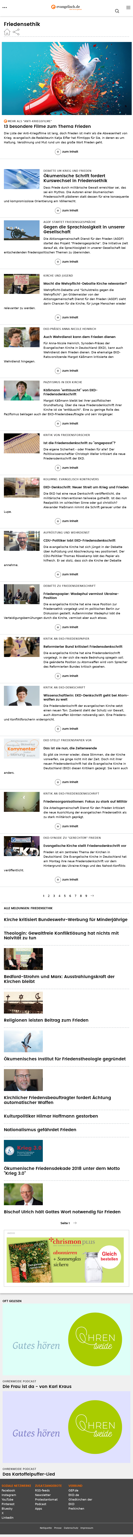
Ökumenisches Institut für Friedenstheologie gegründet (65, 1059)
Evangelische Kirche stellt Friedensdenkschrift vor (84, 845)
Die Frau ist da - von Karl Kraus (37, 1387)
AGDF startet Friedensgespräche (69, 222)
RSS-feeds (42, 1490)
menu (5, 8)
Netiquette (46, 1528)
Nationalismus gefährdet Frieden (40, 1130)
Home (7, 32)
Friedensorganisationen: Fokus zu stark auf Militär (85, 801)
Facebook (8, 1490)
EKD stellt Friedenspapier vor (67, 740)
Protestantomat (46, 1499)
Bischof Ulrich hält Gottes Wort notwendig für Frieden (62, 1212)
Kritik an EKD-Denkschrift (64, 687)
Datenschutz (71, 1528)
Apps (38, 1508)
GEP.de (73, 1490)
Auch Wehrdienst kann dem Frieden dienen (79, 337)
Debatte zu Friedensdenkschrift (69, 585)
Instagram (9, 1495)
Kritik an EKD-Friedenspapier (66, 638)
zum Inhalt (70, 151)
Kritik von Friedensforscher (66, 435)
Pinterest (8, 1504)
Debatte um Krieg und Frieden (67, 170)
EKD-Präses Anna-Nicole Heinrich (69, 329)
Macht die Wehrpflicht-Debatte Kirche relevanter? (85, 283)
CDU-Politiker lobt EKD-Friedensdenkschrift (79, 540)
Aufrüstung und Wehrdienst (66, 532)
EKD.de (73, 1495)
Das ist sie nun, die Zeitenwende (70, 748)
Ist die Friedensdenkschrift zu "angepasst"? (79, 443)
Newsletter (43, 1495)
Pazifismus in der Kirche (62, 382)
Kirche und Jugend (58, 275)
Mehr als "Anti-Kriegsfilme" (30, 121)
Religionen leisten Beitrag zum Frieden (46, 1020)
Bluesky (7, 1508)
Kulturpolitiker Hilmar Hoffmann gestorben (51, 1116)
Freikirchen (76, 1508)
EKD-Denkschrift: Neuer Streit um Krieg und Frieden (86, 487)
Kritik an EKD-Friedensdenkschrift (71, 793)
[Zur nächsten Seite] (93, 895)
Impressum (86, 1528)
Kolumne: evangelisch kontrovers (71, 479)
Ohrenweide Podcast (19, 1381)
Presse (58, 1528)
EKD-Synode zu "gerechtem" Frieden (72, 837)
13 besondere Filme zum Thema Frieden (47, 126)
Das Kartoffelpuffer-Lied (29, 1474)
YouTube (7, 1499)
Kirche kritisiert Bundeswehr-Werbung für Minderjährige (65, 920)
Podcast (40, 1504)
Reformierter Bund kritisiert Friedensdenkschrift (82, 646)
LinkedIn (7, 1517)
